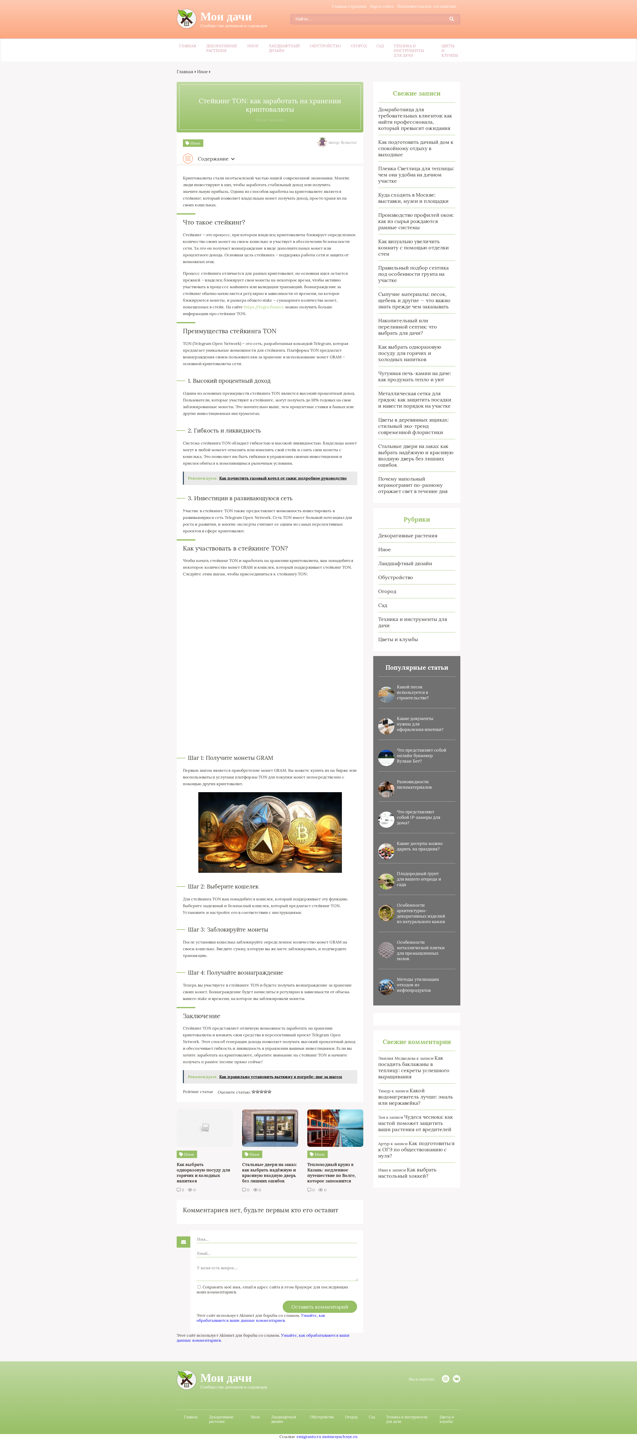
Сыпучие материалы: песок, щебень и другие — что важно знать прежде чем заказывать (414, 300)
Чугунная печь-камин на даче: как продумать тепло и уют (414, 376)
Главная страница (349, 6)
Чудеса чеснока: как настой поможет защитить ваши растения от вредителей (415, 1123)
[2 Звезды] (258, 1092)
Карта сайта (381, 6)
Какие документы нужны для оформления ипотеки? (420, 724)
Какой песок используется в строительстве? (413, 692)
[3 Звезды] (262, 1092)
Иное (253, 46)
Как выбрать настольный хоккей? (407, 1172)
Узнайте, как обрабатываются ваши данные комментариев (261, 1318)
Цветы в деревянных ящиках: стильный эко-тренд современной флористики (413, 426)
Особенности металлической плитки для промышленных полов (421, 950)
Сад (380, 46)
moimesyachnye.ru (340, 1436)
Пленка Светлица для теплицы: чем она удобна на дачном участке (416, 174)
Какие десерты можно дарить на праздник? (420, 846)
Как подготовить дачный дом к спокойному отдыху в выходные (415, 148)
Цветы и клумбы (449, 51)
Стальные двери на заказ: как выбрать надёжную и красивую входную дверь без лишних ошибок (415, 455)
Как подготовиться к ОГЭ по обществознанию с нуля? (416, 1149)
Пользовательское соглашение (427, 6)
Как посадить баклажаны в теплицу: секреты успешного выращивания (413, 1067)
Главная (187, 46)
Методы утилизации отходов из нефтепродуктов (418, 985)
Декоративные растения (221, 48)
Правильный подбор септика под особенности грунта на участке (413, 274)
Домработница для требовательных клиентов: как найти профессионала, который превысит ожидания (415, 118)
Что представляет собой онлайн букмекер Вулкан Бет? (421, 755)
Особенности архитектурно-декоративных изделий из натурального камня (421, 913)
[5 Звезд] (269, 1092)
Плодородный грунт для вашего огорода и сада (419, 879)
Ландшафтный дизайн (284, 48)
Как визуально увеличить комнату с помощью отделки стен (413, 247)
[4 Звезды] (265, 1092)
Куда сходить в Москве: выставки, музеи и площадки (413, 198)
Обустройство (325, 46)
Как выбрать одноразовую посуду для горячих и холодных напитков (409, 353)
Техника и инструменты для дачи (409, 51)
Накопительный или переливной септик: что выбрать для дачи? (407, 326)
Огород (359, 46)
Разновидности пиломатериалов (414, 784)
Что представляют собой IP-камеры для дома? (418, 817)
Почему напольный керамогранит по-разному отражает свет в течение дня (413, 485)
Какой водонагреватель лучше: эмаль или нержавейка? (415, 1096)
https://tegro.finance (264, 306)
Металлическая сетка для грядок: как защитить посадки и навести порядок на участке (414, 399)
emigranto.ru (309, 1436)
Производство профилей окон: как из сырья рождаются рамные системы (416, 221)
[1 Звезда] (254, 1092)
